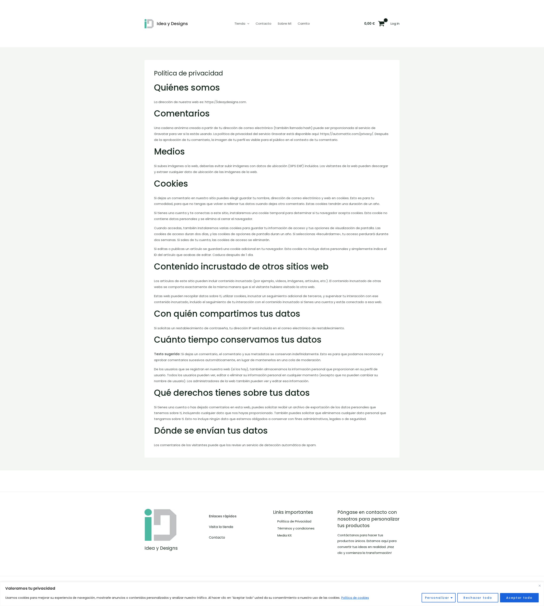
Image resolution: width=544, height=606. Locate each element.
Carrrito (304, 23)
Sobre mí (284, 23)
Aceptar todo (519, 598)
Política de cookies (355, 598)
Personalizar (437, 598)
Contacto (263, 23)
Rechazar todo (477, 598)
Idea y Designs (172, 24)
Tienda (239, 23)
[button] (247, 23)
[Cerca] (539, 585)
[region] (272, 594)
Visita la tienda (221, 526)
